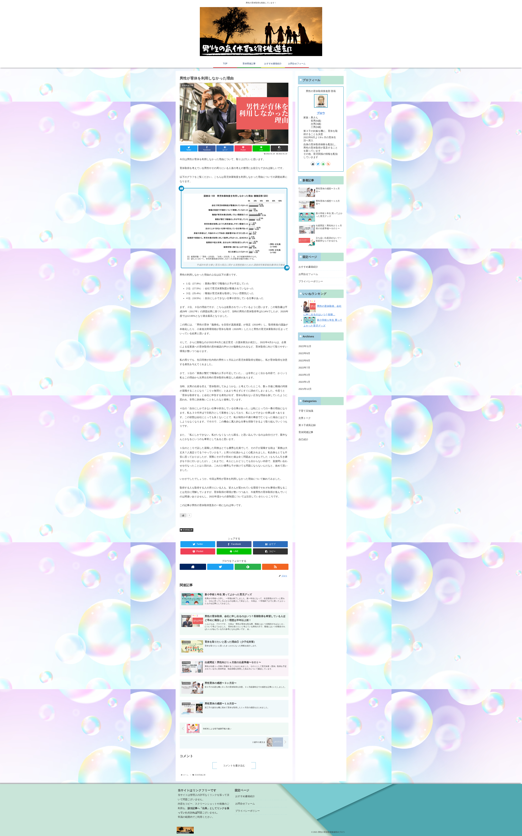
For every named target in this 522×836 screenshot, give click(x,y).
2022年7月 (304, 367)
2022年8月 (304, 360)
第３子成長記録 (307, 425)
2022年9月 (304, 353)
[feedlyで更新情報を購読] (248, 567)
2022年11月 (305, 346)
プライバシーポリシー (311, 281)
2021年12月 (305, 389)
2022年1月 (304, 382)
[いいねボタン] (183, 515)
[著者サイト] (193, 567)
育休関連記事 (187, 530)
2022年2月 (304, 374)
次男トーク (305, 418)
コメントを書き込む (234, 765)
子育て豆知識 (306, 410)
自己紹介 (303, 439)
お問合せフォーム (308, 274)
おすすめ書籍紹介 (308, 266)
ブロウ (321, 113)
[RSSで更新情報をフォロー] (275, 567)
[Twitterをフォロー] (220, 567)
